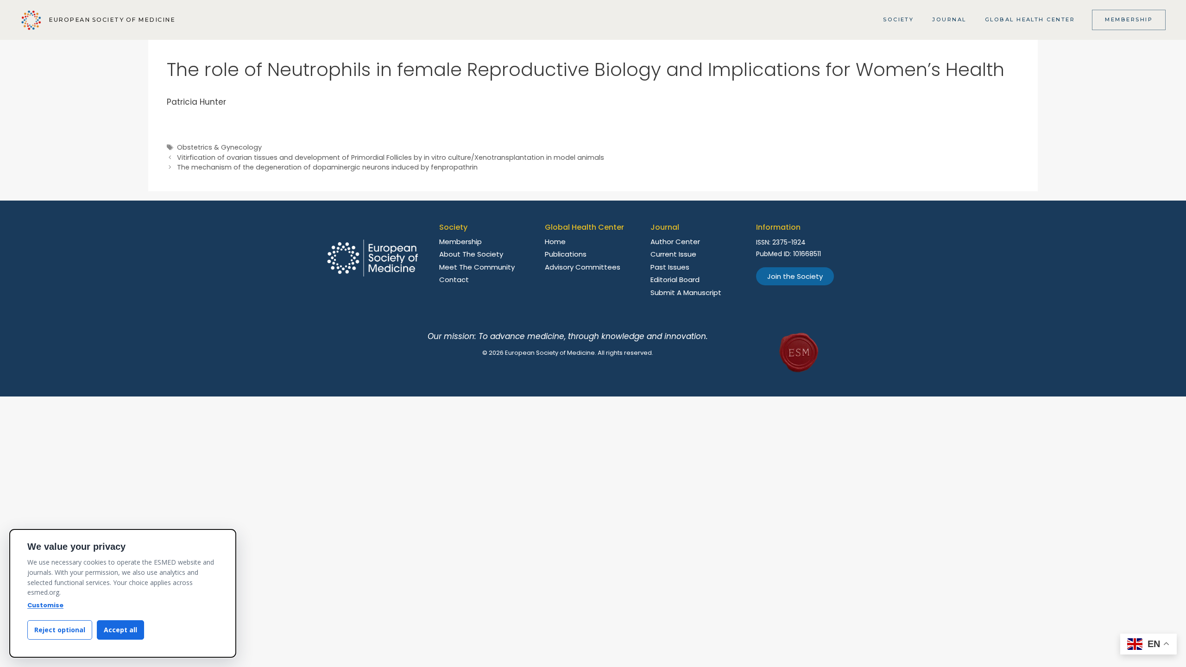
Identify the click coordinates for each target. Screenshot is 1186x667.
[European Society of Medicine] (31, 20)
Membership (1129, 19)
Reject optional (59, 629)
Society (898, 19)
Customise (45, 605)
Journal (949, 19)
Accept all (120, 629)
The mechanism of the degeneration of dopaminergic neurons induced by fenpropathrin (327, 167)
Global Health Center (1030, 19)
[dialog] (122, 593)
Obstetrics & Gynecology (219, 147)
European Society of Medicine (112, 19)
